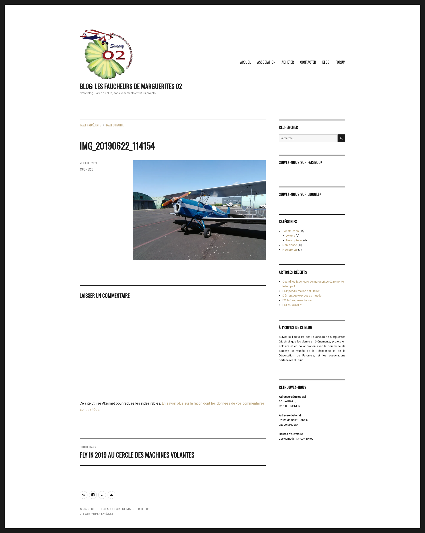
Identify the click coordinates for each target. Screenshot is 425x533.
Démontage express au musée (301, 295)
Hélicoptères (294, 240)
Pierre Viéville (104, 513)
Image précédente (90, 125)
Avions (290, 235)
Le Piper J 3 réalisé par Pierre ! (301, 291)
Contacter (308, 62)
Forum (340, 62)
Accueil (245, 62)
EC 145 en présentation (297, 300)
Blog (325, 62)
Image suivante (115, 125)
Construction (290, 231)
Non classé (289, 245)
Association (266, 62)
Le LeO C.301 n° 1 (293, 305)
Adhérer (288, 62)
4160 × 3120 (86, 169)
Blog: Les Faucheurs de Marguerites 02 (131, 86)
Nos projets (290, 249)
